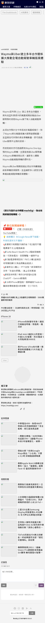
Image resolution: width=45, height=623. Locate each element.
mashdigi (29, 210)
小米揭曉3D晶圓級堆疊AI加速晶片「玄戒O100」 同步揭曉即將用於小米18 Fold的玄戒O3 (31, 499)
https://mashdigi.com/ (10, 405)
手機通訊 (17, 6)
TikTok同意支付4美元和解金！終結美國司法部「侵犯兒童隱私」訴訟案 (30, 537)
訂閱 (32, 613)
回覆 (41, 585)
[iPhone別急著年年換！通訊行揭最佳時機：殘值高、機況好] (9, 325)
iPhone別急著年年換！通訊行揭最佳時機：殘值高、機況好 (31, 324)
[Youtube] (37, 2)
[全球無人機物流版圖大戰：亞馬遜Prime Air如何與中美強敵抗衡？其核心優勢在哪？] (9, 526)
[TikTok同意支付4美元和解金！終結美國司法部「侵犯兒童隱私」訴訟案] (9, 538)
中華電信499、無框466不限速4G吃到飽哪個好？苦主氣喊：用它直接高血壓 (31, 426)
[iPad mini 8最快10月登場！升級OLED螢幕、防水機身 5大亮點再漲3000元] (9, 338)
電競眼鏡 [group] (36, 12)
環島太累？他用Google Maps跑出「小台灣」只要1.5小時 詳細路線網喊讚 (30, 453)
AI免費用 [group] (24, 12)
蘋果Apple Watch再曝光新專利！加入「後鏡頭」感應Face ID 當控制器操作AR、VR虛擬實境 (31, 466)
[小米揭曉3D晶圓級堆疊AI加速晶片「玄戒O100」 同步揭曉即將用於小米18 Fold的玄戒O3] (9, 501)
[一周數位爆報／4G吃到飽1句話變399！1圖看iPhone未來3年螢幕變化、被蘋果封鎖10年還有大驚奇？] (9, 440)
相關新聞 (5, 479)
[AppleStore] (30, 608)
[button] (40, 2)
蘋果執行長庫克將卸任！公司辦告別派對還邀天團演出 (30, 485)
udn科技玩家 (5, 49)
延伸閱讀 (5, 418)
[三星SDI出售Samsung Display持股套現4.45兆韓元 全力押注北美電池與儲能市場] (9, 513)
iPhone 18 (6, 316)
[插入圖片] (36, 585)
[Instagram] (18, 608)
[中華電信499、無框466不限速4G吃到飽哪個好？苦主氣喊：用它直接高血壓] (9, 427)
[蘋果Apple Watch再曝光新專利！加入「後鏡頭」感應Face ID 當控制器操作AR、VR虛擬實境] (9, 467)
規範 (3, 585)
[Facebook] (14, 608)
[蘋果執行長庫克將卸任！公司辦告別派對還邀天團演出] (9, 488)
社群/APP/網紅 (30, 6)
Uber (5, 360)
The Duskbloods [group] (9, 12)
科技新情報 (14, 49)
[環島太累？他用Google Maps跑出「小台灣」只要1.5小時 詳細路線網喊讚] (9, 454)
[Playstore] (26, 608)
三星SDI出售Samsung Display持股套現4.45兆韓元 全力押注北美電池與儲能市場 (30, 512)
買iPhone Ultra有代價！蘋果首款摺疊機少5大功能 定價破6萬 (30, 349)
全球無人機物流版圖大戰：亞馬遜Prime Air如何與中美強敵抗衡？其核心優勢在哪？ (31, 525)
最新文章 (6, 6)
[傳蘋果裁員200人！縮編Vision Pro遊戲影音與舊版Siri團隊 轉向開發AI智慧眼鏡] (9, 551)
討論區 (4, 562)
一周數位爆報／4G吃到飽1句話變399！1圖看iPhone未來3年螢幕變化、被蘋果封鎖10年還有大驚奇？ (30, 438)
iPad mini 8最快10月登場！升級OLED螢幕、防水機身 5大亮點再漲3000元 (31, 337)
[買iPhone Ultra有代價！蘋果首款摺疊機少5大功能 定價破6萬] (9, 350)
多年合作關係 (32, 111)
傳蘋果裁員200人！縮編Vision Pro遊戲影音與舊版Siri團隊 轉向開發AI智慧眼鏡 (30, 550)
